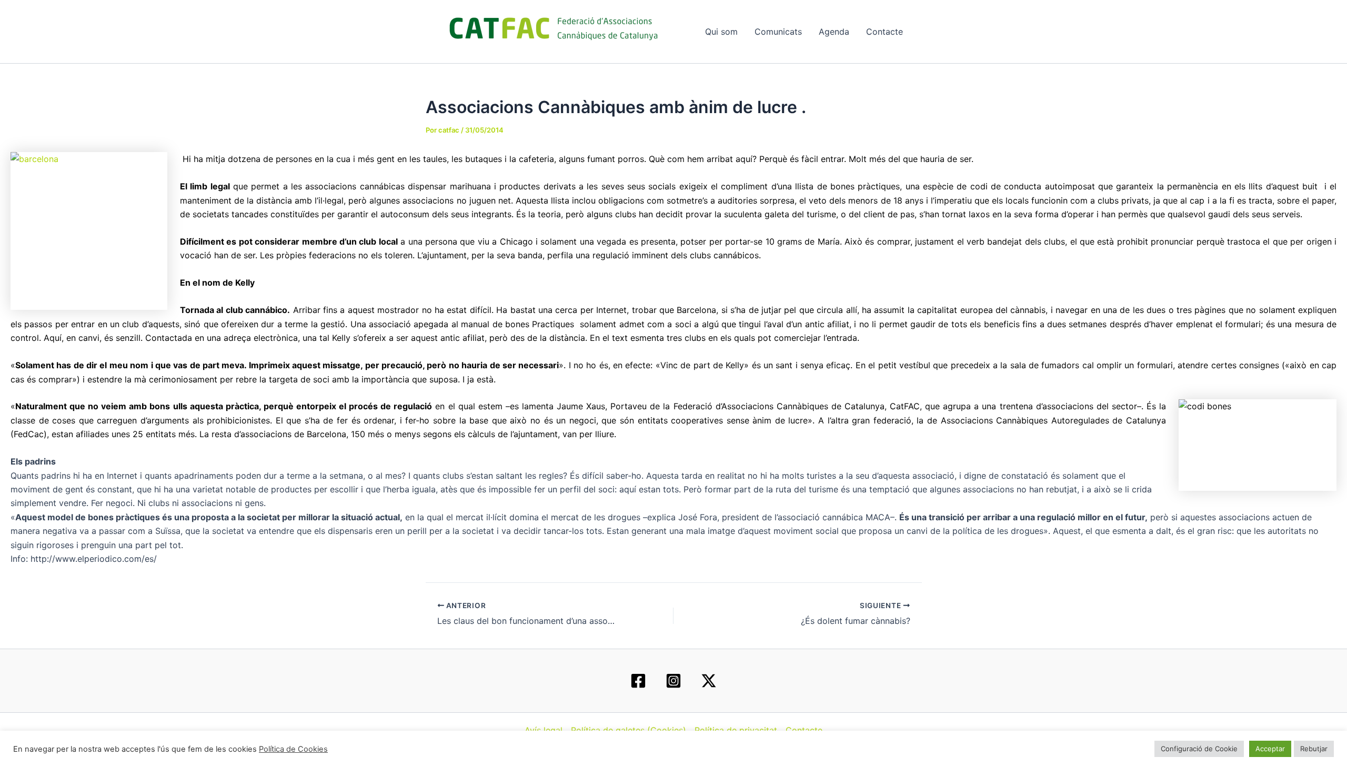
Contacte (884, 31)
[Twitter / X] (709, 681)
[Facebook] (638, 681)
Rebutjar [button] (1314, 748)
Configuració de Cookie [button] (1199, 748)
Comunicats (778, 31)
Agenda (834, 31)
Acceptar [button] (1270, 748)
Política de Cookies (293, 749)
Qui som (721, 31)
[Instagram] (673, 681)
